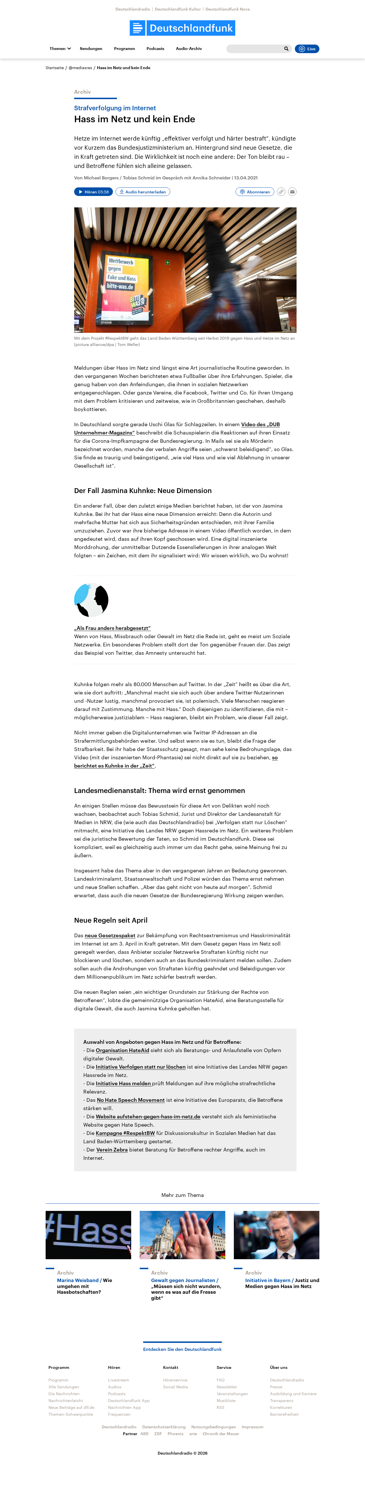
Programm (124, 49)
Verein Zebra (112, 1149)
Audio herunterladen (145, 191)
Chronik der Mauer (221, 1433)
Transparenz (281, 1400)
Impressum (252, 1426)
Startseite (55, 67)
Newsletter (227, 1386)
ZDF (158, 1433)
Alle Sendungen (63, 1386)
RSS (220, 1407)
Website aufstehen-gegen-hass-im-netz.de (148, 1116)
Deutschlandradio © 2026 (183, 1453)
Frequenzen (119, 1414)
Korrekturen (281, 1407)
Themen (58, 49)
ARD (144, 1433)
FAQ (221, 1379)
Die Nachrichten (64, 1393)
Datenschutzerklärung (164, 1426)
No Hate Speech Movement (131, 1100)
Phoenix (176, 1433)
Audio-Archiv (189, 49)
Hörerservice (175, 1379)
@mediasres (80, 67)
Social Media (175, 1386)
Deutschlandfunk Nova (228, 9)
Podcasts (155, 49)
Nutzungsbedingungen (213, 1426)
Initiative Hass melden (124, 1083)
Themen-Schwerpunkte (70, 1414)
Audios (114, 1386)
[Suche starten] (286, 49)
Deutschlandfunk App (129, 1400)
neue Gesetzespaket (110, 935)
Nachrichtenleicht (65, 1400)
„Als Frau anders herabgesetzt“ (112, 628)
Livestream (118, 1379)
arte (193, 1433)
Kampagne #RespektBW (125, 1133)
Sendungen (91, 49)
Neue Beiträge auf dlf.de (71, 1407)
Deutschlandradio (132, 9)
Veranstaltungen (232, 1393)
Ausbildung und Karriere (293, 1393)
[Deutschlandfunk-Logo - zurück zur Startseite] (182, 28)
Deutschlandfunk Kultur (178, 9)
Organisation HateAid (122, 1050)
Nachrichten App (124, 1407)
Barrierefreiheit (284, 1414)
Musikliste (226, 1400)
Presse (276, 1386)
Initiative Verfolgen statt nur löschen (141, 1067)
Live (311, 49)
